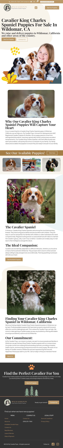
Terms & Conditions (46, 418)
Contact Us (8, 427)
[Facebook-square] (53, 444)
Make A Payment (9, 436)
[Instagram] (57, 444)
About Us (7, 421)
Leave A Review (9, 433)
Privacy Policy (45, 421)
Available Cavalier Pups (11, 424)
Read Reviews (9, 430)
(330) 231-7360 (27, 421)
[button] (36, 7)
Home (6, 418)
